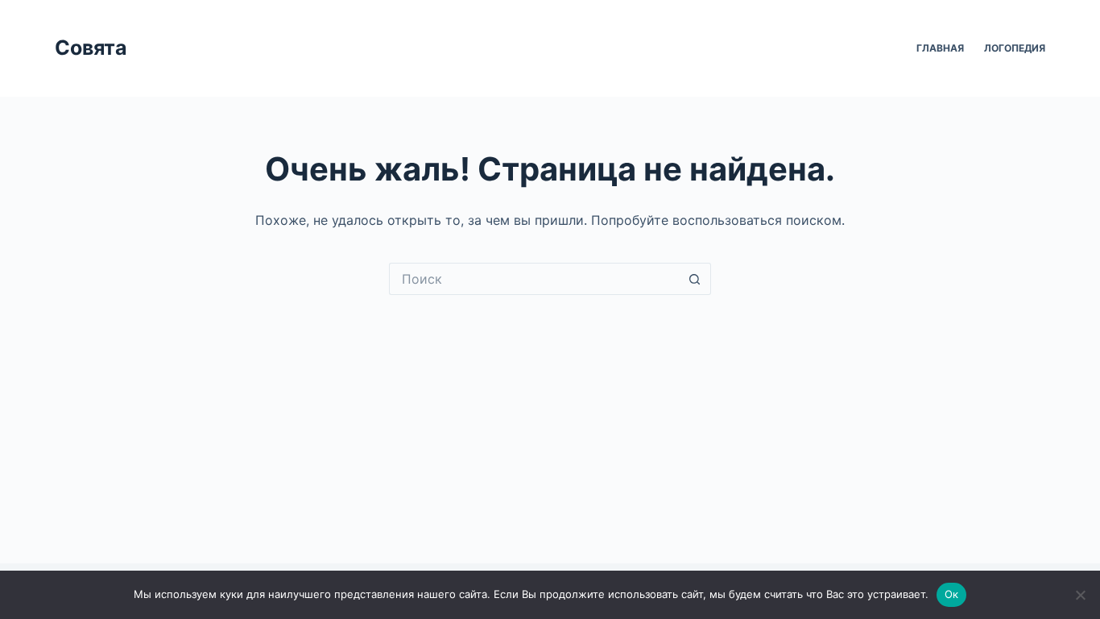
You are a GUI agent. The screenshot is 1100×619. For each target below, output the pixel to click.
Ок (952, 594)
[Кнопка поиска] (695, 279)
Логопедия (1014, 48)
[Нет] (1080, 595)
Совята (91, 47)
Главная (940, 48)
